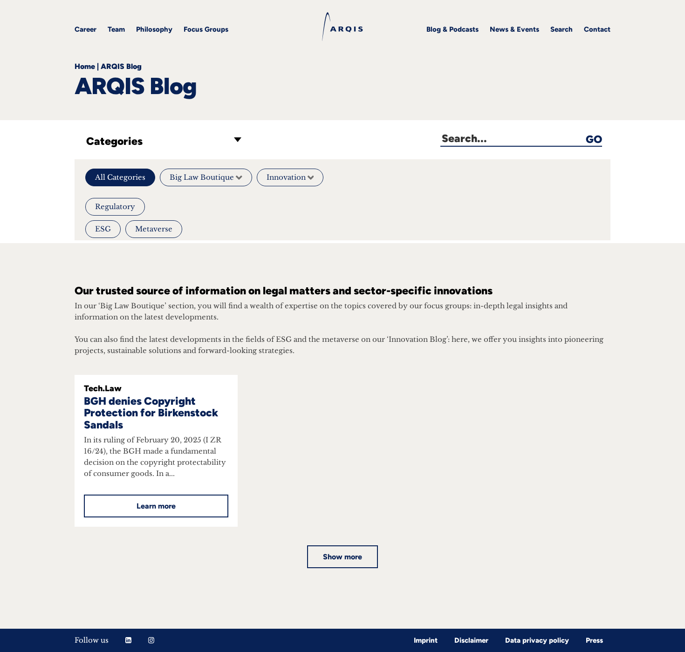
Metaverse (153, 228)
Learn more (156, 506)
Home (85, 66)
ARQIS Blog (121, 66)
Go (594, 139)
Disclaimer (471, 640)
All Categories (120, 177)
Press (594, 640)
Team (116, 29)
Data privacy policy (537, 640)
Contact (597, 29)
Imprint (426, 640)
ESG (103, 228)
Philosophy (154, 29)
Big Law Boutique (203, 177)
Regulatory (115, 206)
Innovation (287, 177)
